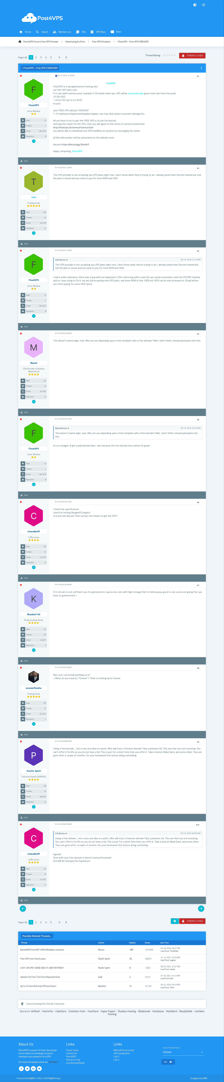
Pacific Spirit (104, 958)
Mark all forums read (124, 1050)
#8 (198, 668)
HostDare (93, 1011)
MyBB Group (54, 1078)
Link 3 (116, 1056)
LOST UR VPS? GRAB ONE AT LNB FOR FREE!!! (42, 968)
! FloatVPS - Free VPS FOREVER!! (133, 41)
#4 (198, 334)
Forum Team (72, 1050)
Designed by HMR (198, 1078)
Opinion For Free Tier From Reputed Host (40, 977)
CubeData (60, 1011)
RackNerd (171, 1011)
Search (42, 32)
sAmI (172, 987)
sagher (173, 960)
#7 (198, 585)
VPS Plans (98, 32)
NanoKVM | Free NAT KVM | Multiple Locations (42, 949)
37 (130, 986)
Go (168, 1061)
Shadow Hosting (127, 1011)
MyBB (31, 1078)
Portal (25, 32)
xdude (172, 969)
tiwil (100, 977)
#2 (198, 168)
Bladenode (144, 1011)
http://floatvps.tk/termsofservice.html (73, 127)
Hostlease (158, 1011)
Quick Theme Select (171, 1048)
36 (130, 958)
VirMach (35, 1011)
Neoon (101, 949)
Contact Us (71, 1053)
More (115, 32)
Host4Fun (47, 1011)
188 (131, 949)
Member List (62, 32)
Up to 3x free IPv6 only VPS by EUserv (38, 986)
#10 (197, 825)
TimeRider (174, 951)
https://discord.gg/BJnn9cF (75, 144)
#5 (198, 419)
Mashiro (102, 986)
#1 (198, 76)
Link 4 (116, 1059)
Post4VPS (71, 1056)
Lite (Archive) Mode (75, 1063)
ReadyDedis (185, 1011)
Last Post (165, 951)
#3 (198, 251)
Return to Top (73, 1059)
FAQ (80, 32)
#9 (198, 742)
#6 (198, 502)
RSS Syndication (122, 1053)
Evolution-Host (77, 1011)
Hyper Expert (108, 1011)
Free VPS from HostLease (33, 958)
